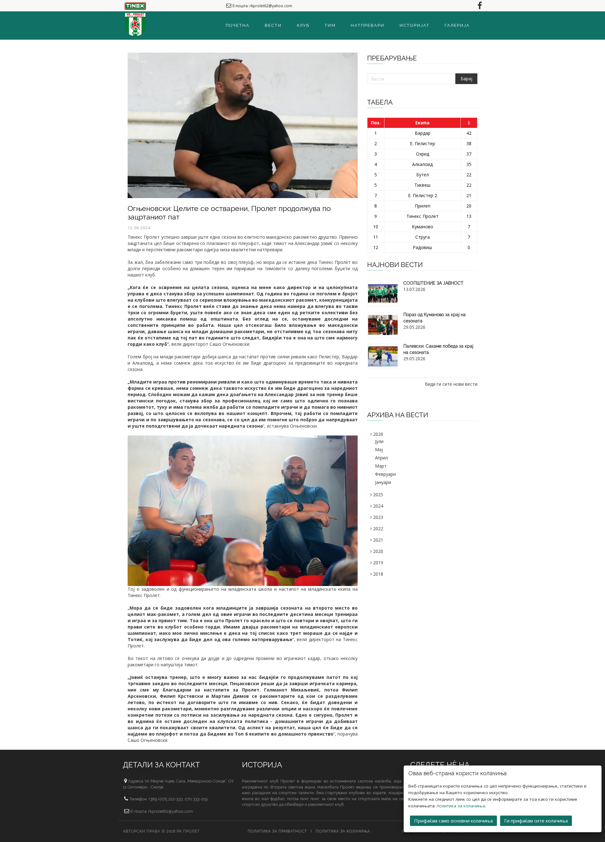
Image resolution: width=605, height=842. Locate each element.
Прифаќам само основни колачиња (453, 820)
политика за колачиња (461, 806)
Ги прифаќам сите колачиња (536, 820)
